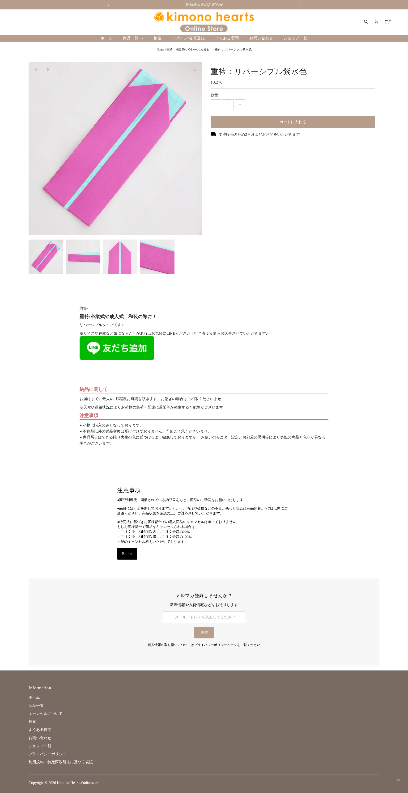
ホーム (106, 38)
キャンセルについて (46, 714)
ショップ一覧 (295, 38)
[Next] (47, 69)
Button (127, 554)
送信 (204, 632)
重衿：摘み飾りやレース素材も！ (189, 49)
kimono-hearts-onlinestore (77, 783)
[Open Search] (366, 22)
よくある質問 (227, 38)
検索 (158, 38)
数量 (214, 95)
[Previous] (36, 69)
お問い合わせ (261, 38)
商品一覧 (131, 38)
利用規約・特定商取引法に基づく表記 (61, 762)
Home (160, 49)
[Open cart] (386, 22)
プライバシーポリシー (47, 754)
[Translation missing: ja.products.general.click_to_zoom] (194, 69)
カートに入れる (293, 122)
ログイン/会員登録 (188, 38)
